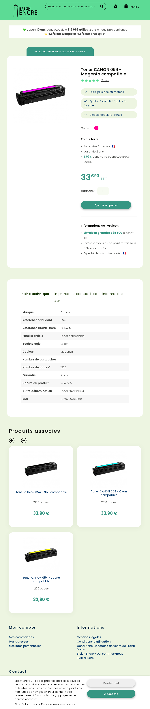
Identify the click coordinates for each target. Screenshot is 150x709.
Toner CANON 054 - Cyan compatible (109, 493)
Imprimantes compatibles (75, 293)
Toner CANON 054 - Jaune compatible (41, 579)
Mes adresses (19, 641)
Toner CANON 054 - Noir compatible (41, 492)
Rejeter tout (111, 683)
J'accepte (111, 694)
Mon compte (22, 627)
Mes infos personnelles (25, 646)
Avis (57, 301)
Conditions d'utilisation (94, 641)
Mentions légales (89, 637)
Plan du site (85, 658)
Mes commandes (21, 637)
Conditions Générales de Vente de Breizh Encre (106, 647)
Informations (112, 293)
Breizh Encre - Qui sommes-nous (100, 654)
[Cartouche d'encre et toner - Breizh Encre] (30, 10)
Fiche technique (35, 293)
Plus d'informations (27, 704)
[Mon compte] (115, 7)
